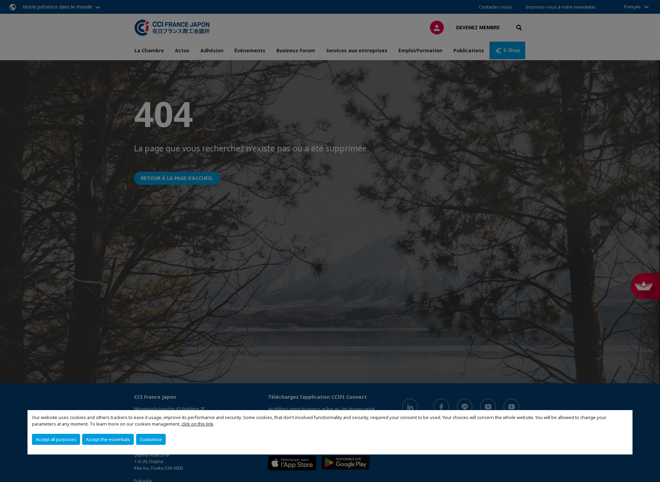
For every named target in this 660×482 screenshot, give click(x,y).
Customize (151, 439)
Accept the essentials (108, 439)
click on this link (197, 424)
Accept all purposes (56, 439)
